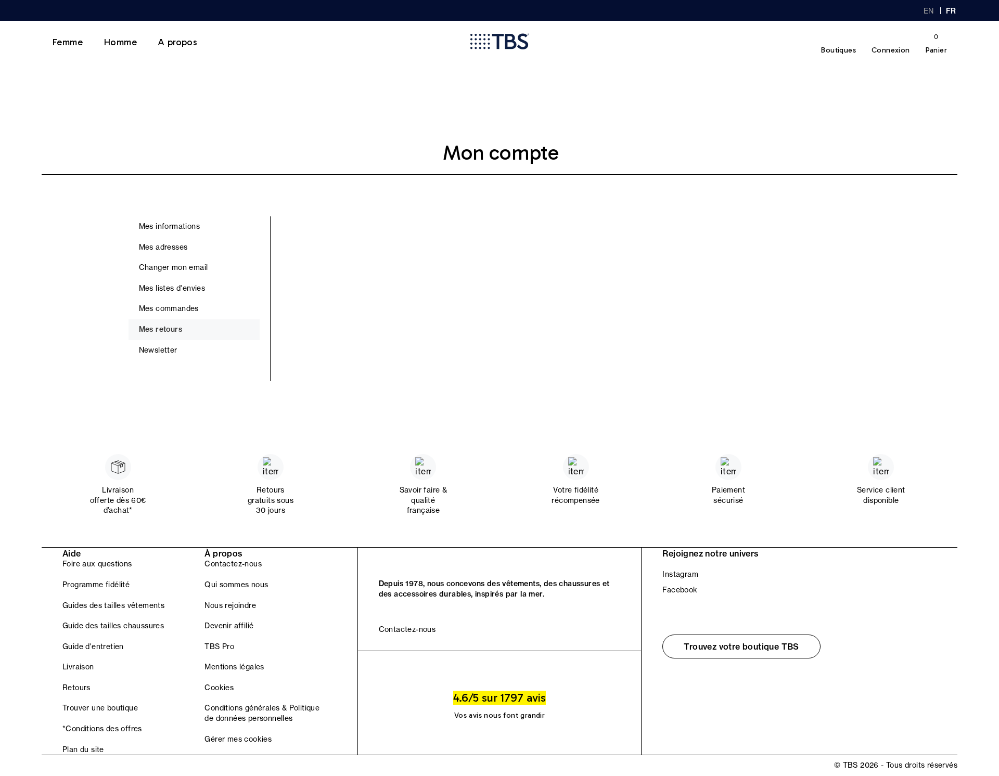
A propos (177, 42)
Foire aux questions (97, 563)
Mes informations (169, 226)
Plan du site (83, 749)
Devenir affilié (228, 625)
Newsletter (158, 350)
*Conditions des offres (102, 728)
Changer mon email (173, 267)
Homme (120, 42)
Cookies (219, 687)
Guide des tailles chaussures (113, 625)
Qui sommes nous (236, 584)
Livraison (78, 666)
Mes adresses (163, 247)
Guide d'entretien (93, 646)
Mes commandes (169, 308)
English (929, 11)
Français (951, 11)
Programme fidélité (96, 584)
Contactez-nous (233, 563)
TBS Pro (219, 646)
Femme (67, 42)
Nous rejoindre (230, 605)
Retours (76, 687)
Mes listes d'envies (172, 288)
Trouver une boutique (100, 708)
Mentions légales (234, 666)
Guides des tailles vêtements (113, 605)
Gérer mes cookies (238, 739)
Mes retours (160, 329)
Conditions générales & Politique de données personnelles (261, 713)
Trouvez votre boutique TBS (741, 646)
